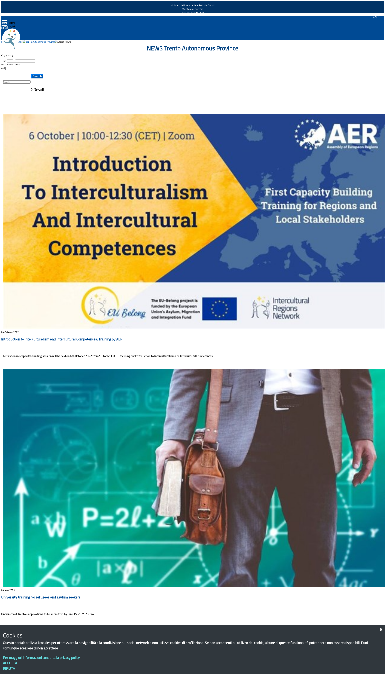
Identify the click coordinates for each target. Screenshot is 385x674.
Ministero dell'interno (192, 9)
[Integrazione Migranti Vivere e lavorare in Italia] (12, 39)
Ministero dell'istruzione (192, 12)
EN (375, 16)
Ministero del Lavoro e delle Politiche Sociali (192, 5)
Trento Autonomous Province (40, 42)
